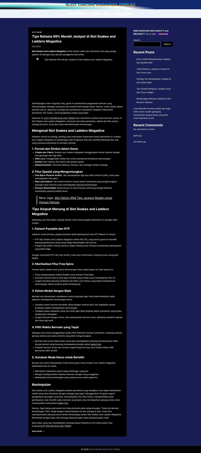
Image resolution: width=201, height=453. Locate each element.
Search (136, 40)
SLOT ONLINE (37, 32)
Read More (38, 431)
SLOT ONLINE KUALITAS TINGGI (104, 449)
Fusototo (151, 108)
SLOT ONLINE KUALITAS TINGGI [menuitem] (59, 118)
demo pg (137, 135)
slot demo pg (139, 142)
